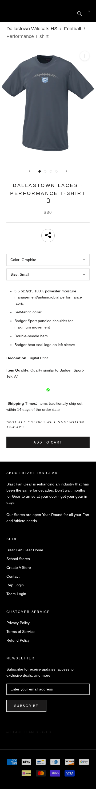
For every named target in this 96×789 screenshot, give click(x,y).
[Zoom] (84, 56)
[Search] (79, 13)
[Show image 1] (39, 171)
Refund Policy (18, 640)
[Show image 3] (51, 171)
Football (72, 28)
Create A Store (18, 567)
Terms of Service (20, 631)
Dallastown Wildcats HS (31, 28)
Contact (12, 576)
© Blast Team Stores (28, 732)
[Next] (66, 171)
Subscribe (26, 706)
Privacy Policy (18, 623)
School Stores (18, 559)
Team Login (16, 594)
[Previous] (29, 171)
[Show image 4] (56, 171)
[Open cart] (89, 13)
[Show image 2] (45, 171)
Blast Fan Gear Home (24, 550)
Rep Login (15, 585)
